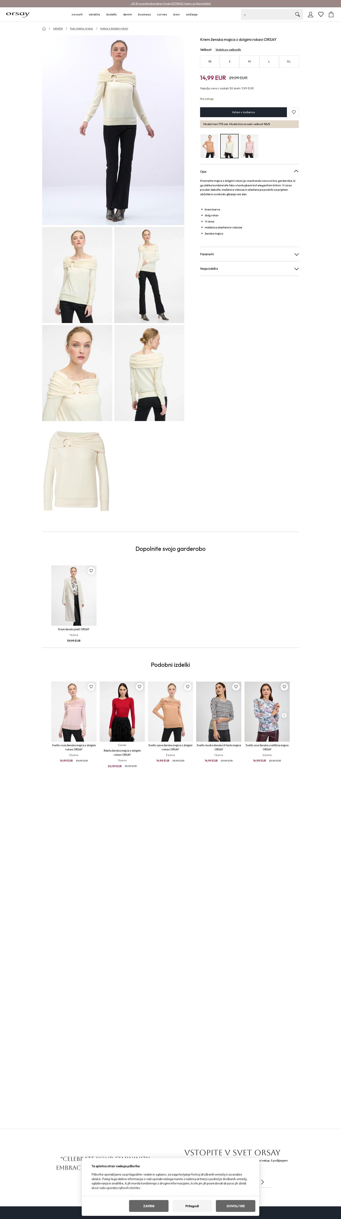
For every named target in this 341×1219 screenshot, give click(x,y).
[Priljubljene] (321, 14)
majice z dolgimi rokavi (114, 28)
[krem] (229, 146)
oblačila (58, 28)
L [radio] (269, 61)
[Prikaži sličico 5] (77, 471)
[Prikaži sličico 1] (77, 275)
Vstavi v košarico (243, 112)
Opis (203, 171)
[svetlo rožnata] (249, 146)
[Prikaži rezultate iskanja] (297, 14)
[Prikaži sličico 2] (149, 275)
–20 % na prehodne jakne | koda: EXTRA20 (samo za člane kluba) (170, 3)
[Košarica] (331, 14)
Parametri (207, 254)
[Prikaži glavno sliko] (113, 130)
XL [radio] (289, 61)
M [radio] (249, 61)
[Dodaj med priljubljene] (91, 571)
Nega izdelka (209, 268)
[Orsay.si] (18, 14)
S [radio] (229, 61)
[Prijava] (310, 14)
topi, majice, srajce (81, 28)
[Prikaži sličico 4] (149, 373)
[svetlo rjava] (209, 146)
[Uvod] (44, 28)
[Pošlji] (262, 1182)
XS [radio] (210, 61)
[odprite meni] (83, 14)
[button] (294, 112)
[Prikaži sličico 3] (77, 373)
